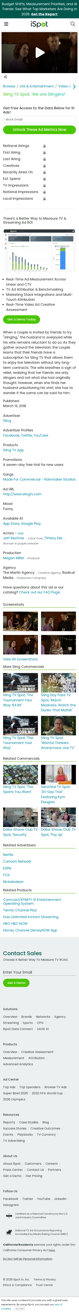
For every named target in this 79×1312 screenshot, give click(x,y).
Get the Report (44, 14)
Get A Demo (16, 983)
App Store (11, 523)
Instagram (11, 1205)
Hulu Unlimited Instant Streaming (30, 917)
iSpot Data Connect (18, 1029)
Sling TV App (13, 450)
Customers (33, 1163)
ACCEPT (20, 1308)
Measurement (13, 1058)
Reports (9, 1122)
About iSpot (12, 1163)
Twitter (26, 435)
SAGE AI (43, 1029)
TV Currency (46, 1134)
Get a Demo (12, 1176)
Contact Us (35, 1170)
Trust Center (44, 1285)
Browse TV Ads (55, 1087)
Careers (51, 1163)
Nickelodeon (13, 881)
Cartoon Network (17, 861)
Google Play (31, 523)
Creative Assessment (37, 1052)
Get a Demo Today (21, 319)
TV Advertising (14, 1140)
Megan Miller (13, 558)
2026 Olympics (14, 1099)
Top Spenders (29, 1087)
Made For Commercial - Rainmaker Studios (39, 479)
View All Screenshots (20, 659)
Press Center (13, 1170)
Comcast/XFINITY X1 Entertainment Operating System (32, 901)
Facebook (11, 435)
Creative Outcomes (45, 1128)
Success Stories (14, 1128)
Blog (45, 1122)
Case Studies (28, 1122)
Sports (28, 1023)
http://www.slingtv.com (22, 494)
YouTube (41, 435)
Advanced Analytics (18, 1064)
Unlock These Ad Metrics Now (39, 129)
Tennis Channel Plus (20, 910)
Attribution (36, 1058)
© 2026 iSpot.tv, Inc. (16, 1279)
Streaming (11, 1023)
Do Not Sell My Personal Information (27, 1259)
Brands (26, 1017)
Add (20, 533)
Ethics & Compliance (17, 1285)
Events (8, 1134)
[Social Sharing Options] (5, 77)
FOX (6, 875)
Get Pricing (34, 1176)
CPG (40, 1023)
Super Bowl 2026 (15, 1093)
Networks (43, 1017)
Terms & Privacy (45, 1279)
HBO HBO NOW (15, 923)
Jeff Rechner (13, 538)
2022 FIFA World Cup (47, 1093)
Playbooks (25, 1134)
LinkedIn (60, 1199)
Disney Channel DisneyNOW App (30, 930)
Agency (60, 1017)
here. (52, 1250)
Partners (54, 1170)
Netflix (8, 854)
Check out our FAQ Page (39, 592)
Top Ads (9, 1087)
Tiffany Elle (53, 538)
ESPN (7, 868)
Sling (7, 420)
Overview (10, 1017)
